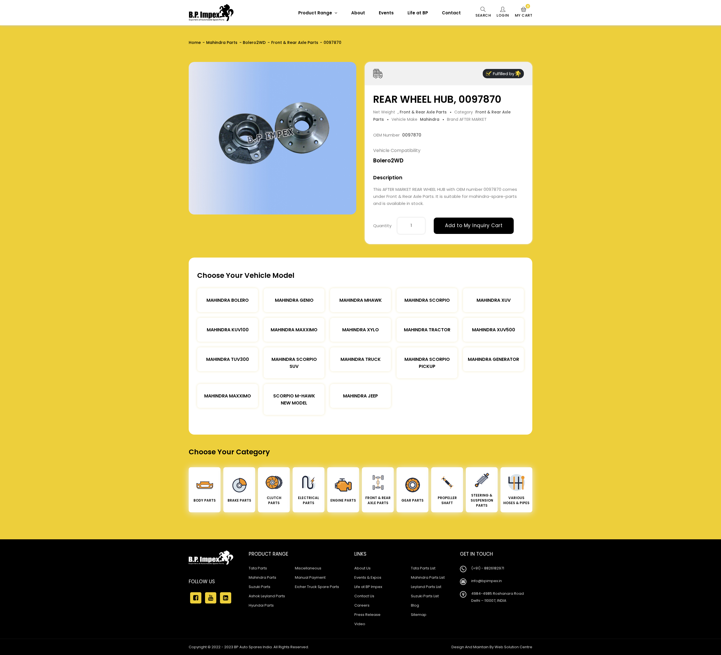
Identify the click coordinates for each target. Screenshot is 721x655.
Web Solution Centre (513, 647)
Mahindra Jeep (360, 396)
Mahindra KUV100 (228, 330)
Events (386, 13)
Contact (451, 13)
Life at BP (418, 13)
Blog (415, 605)
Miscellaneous (308, 568)
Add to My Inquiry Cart (473, 225)
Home (195, 42)
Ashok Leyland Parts (267, 596)
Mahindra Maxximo (294, 330)
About (358, 13)
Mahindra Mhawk (360, 300)
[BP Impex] (211, 12)
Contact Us (364, 596)
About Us (362, 568)
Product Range (315, 13)
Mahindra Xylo (360, 330)
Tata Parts (258, 568)
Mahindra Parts (221, 42)
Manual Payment (310, 577)
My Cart (524, 12)
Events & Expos (367, 577)
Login (503, 15)
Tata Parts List (423, 568)
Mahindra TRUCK (361, 359)
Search (483, 15)
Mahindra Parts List (428, 577)
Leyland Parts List (426, 586)
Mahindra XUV (494, 300)
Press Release (367, 614)
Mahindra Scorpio (427, 300)
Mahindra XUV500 (493, 330)
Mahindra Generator (493, 359)
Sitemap (418, 614)
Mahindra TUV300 (227, 359)
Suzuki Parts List (425, 596)
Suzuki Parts (259, 586)
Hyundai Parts (261, 605)
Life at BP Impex (368, 586)
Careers (362, 605)
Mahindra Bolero (227, 300)
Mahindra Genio (294, 300)
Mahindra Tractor (427, 330)
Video (359, 624)
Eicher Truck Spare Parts (317, 586)
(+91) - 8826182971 (487, 568)
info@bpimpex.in (486, 581)
